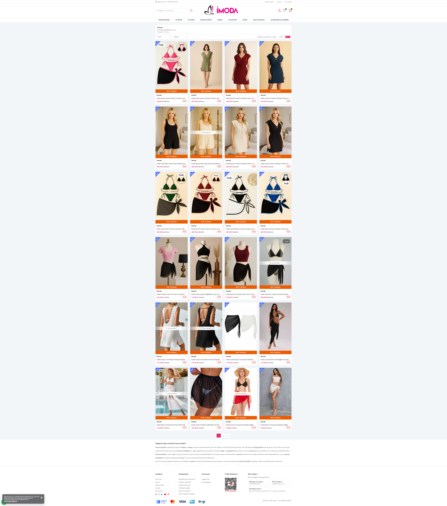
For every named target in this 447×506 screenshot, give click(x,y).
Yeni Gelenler (163, 20)
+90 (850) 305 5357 (254, 484)
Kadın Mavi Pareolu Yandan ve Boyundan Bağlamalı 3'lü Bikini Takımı (285, 229)
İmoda (159, 95)
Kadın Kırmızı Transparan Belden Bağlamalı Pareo (243, 425)
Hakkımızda (205, 479)
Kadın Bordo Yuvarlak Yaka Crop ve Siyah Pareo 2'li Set (245, 294)
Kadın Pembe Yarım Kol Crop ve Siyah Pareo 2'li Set (175, 294)
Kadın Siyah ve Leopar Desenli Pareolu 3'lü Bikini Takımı (280, 294)
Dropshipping (206, 482)
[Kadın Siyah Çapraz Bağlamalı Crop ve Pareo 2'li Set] (206, 261)
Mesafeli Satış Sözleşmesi (187, 479)
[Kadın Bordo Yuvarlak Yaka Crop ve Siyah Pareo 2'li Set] (241, 261)
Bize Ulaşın (288, 2)
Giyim (245, 20)
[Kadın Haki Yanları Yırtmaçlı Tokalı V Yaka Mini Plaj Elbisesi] (206, 65)
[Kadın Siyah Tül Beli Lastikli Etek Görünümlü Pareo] (206, 392)
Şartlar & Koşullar (184, 491)
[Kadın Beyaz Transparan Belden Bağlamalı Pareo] (275, 392)
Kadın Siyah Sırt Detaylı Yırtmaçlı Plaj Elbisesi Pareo (209, 359)
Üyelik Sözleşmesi (184, 485)
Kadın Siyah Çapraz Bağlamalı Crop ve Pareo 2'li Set (209, 294)
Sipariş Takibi (269, 2)
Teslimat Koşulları (184, 488)
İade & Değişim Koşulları (187, 494)
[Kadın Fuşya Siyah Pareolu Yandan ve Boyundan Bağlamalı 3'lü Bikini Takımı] (172, 65)
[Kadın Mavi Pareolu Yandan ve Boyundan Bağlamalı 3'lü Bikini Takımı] (275, 196)
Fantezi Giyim (206, 20)
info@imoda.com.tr (278, 484)
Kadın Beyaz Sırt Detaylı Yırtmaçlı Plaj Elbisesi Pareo (175, 359)
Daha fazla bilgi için (10, 501)
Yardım (279, 2)
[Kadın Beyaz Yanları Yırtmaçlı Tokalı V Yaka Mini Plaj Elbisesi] (241, 131)
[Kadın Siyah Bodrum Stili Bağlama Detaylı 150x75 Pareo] (275, 326)
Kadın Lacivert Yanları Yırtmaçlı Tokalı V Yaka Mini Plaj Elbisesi (282, 98)
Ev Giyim (179, 20)
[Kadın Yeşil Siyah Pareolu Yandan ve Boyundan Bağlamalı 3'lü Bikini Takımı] (172, 196)
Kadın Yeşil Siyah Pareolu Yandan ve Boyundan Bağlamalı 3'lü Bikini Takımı (183, 229)
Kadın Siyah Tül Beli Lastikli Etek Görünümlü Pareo (209, 425)
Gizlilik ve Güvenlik (185, 482)
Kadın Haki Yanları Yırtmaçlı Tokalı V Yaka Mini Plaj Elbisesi (211, 98)
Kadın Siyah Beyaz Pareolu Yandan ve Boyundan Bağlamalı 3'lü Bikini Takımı (253, 229)
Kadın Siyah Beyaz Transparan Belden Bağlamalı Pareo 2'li (247, 359)
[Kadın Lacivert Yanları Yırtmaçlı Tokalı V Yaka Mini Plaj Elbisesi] (275, 65)
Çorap (219, 20)
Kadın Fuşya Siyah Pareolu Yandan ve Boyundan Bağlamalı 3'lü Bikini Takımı (183, 98)
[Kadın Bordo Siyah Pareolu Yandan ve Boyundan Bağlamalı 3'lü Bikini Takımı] (206, 196)
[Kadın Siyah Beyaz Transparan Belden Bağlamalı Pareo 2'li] (241, 326)
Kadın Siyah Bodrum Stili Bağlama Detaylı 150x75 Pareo (280, 359)
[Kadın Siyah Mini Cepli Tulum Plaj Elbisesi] (172, 131)
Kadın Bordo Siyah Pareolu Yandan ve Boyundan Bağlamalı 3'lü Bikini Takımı (218, 229)
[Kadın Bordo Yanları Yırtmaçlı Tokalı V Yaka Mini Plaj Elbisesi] (241, 65)
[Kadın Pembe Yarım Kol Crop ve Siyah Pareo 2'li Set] (172, 261)
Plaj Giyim (233, 20)
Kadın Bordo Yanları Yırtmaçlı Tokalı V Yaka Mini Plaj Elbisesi (247, 98)
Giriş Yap (158, 479)
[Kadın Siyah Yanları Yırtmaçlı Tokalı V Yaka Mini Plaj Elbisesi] (275, 131)
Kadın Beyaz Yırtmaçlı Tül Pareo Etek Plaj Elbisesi (174, 425)
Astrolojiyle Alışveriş (280, 20)
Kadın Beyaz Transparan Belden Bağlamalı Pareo (278, 425)
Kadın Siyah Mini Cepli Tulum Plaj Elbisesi (171, 164)
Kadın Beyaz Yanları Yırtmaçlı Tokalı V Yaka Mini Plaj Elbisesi (247, 164)
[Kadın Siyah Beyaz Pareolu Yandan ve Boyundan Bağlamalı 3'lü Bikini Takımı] (241, 196)
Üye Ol (157, 482)
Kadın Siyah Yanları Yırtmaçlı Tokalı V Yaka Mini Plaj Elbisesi (281, 164)
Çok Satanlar (258, 20)
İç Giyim (191, 20)
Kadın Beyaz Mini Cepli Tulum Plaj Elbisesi (206, 164)
